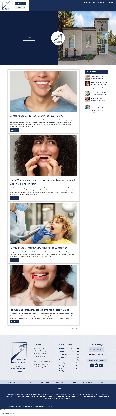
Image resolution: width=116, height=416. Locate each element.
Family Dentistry (39, 348)
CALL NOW (3, 410)
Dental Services (60, 7)
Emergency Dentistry (40, 353)
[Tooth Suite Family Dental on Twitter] (101, 365)
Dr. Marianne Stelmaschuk (15, 392)
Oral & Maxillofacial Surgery (42, 361)
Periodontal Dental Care (41, 364)
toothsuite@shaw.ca (99, 355)
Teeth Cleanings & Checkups (42, 367)
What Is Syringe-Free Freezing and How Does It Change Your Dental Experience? (99, 109)
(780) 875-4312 (21, 4)
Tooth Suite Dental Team (82, 7)
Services (30, 382)
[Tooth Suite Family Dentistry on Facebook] (92, 365)
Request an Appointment (97, 360)
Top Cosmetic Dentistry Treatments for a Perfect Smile (39, 310)
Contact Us (109, 7)
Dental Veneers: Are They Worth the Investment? (36, 116)
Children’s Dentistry (40, 351)
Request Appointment (7, 413)
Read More (14, 130)
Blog (102, 7)
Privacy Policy (48, 407)
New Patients (70, 7)
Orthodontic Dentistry (40, 359)
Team (74, 382)
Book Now (21, 7)
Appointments (95, 7)
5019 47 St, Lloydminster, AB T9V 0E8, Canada (98, 2)
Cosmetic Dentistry (40, 356)
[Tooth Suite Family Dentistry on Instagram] (96, 365)
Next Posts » (75, 328)
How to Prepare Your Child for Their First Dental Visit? (39, 248)
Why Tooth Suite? (14, 382)
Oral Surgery (45, 382)
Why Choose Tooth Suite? (47, 7)
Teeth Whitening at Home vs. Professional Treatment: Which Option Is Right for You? (42, 182)
